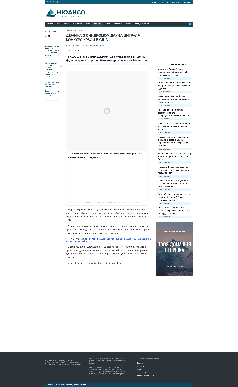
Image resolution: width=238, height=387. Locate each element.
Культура (97, 24)
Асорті (128, 24)
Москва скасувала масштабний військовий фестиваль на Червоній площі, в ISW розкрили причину (52, 89)
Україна (50, 24)
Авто (88, 24)
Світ (58, 24)
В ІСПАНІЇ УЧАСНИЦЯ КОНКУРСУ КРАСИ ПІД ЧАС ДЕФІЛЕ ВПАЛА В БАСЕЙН (108, 240)
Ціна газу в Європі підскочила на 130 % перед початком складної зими (174, 126)
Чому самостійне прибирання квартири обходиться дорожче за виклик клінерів (174, 99)
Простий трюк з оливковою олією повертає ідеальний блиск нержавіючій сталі (174, 197)
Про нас (165, 2)
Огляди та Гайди (142, 24)
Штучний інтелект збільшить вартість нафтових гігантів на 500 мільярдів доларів (52, 50)
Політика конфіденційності (147, 375)
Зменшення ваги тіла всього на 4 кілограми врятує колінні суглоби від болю (174, 86)
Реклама (186, 2)
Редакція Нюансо (98, 45)
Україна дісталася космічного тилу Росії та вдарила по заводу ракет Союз (174, 156)
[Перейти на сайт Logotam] (174, 276)
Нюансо (123, 375)
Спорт (66, 24)
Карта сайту (141, 372)
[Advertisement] (107, 180)
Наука (107, 24)
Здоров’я (118, 24)
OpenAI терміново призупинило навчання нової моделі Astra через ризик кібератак (174, 183)
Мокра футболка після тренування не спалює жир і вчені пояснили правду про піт (174, 170)
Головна (154, 2)
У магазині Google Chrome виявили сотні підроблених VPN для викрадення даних (173, 72)
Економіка (77, 24)
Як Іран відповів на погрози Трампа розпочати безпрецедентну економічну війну (51, 68)
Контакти (175, 2)
